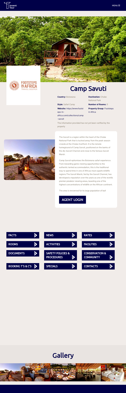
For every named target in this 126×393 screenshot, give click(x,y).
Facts (12, 235)
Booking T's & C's (20, 266)
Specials (52, 266)
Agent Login (72, 200)
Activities (53, 244)
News (49, 235)
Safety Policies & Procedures (58, 255)
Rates (88, 235)
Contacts (91, 266)
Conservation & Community (95, 255)
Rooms (13, 244)
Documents (17, 253)
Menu (115, 5)
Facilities (90, 244)
